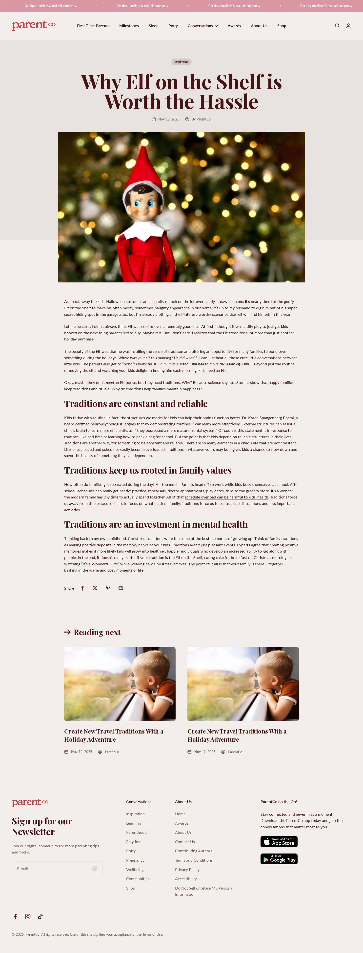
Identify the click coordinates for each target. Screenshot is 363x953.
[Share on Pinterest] (108, 588)
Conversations (200, 26)
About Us (259, 26)
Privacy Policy (187, 869)
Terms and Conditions (194, 860)
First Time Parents (93, 26)
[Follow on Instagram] (27, 916)
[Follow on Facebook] (15, 916)
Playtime (133, 841)
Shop (281, 26)
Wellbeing (134, 869)
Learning (133, 823)
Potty (173, 26)
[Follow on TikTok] (40, 916)
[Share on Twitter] (95, 588)
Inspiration (181, 62)
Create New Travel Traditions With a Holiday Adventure (113, 735)
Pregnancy (135, 860)
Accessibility (186, 878)
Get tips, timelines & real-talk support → (33, 6)
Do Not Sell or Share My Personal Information (204, 891)
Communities (137, 878)
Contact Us (185, 841)
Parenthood (136, 832)
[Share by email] (121, 588)
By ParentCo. (201, 119)
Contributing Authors (193, 850)
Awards (234, 26)
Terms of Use (152, 934)
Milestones (129, 26)
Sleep (154, 26)
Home (180, 813)
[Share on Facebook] (82, 588)
